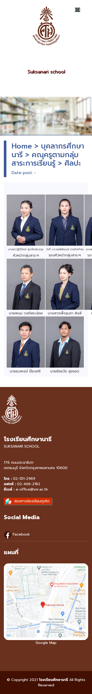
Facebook (21, 534)
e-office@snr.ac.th (32, 489)
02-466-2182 (28, 484)
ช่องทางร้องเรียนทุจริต (32, 501)
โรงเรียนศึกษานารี (53, 679)
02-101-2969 (24, 478)
